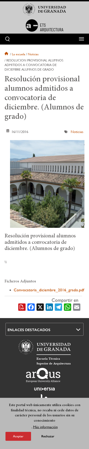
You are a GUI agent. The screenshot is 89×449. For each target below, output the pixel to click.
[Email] (76, 307)
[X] (40, 307)
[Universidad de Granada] (44, 9)
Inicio (7, 54)
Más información (45, 427)
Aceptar (18, 436)
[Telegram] (58, 307)
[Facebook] (31, 307)
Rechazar (47, 436)
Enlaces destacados (29, 330)
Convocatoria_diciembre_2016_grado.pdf (49, 289)
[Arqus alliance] (43, 375)
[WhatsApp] (67, 307)
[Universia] (44, 389)
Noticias (33, 54)
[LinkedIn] (49, 307)
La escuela (18, 54)
